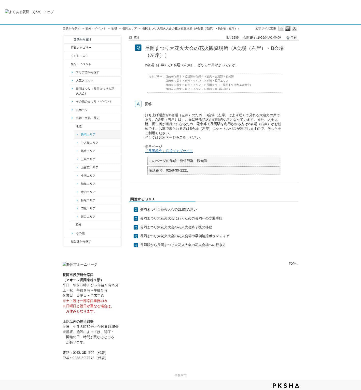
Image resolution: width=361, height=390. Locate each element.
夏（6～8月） (223, 88)
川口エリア (88, 216)
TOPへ (293, 263)
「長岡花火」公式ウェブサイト (169, 151)
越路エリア (88, 151)
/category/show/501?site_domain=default (72, 225)
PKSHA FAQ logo (286, 385)
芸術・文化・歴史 (87, 118)
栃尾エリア (88, 200)
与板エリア (88, 208)
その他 (80, 233)
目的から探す (71, 28)
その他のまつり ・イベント (94, 101)
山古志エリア (89, 167)
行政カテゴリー (81, 47)
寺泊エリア (88, 192)
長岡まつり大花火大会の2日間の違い (168, 209)
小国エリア (88, 175)
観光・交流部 (215, 76)
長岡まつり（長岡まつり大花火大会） (95, 91)
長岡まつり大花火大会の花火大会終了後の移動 (176, 227)
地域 (114, 28)
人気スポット (85, 80)
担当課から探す (81, 241)
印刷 (293, 37)
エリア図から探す (87, 72)
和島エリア (88, 184)
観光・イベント (95, 28)
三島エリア (88, 159)
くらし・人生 (79, 56)
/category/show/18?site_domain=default (67, 64)
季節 (79, 225)
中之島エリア (89, 142)
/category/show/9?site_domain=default (67, 241)
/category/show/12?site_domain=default (67, 56)
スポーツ (82, 110)
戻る (137, 37)
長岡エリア (129, 28)
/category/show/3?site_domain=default (67, 47)
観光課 (230, 76)
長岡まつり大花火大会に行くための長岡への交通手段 (181, 218)
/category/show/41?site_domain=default (72, 126)
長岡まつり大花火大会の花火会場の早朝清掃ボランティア (184, 236)
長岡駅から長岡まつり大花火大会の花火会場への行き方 (183, 245)
